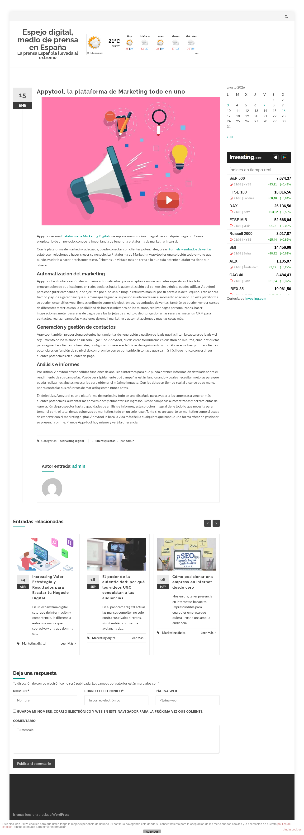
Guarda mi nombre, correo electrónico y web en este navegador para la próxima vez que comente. (110, 711)
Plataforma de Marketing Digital (85, 236)
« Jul (230, 137)
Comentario (24, 720)
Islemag (18, 814)
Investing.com (255, 298)
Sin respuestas (105, 441)
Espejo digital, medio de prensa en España (47, 40)
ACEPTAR (152, 831)
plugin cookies (292, 829)
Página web (166, 691)
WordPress (60, 814)
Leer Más (67, 643)
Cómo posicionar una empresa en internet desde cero (192, 582)
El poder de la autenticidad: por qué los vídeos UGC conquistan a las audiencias (123, 587)
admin (130, 441)
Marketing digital (72, 441)
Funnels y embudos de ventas (190, 249)
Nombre (21, 691)
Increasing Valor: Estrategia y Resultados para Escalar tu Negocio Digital (50, 587)
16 (283, 111)
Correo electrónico (104, 691)
